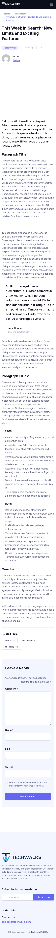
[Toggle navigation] (51, 4)
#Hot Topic (10, 640)
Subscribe (43, 897)
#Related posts (11, 647)
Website (9, 767)
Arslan (16, 60)
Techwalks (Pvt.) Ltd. (40, 932)
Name (9, 730)
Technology (21, 13)
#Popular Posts (28, 640)
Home (7, 13)
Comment (11, 688)
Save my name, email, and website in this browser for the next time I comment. (28, 784)
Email (9, 748)
